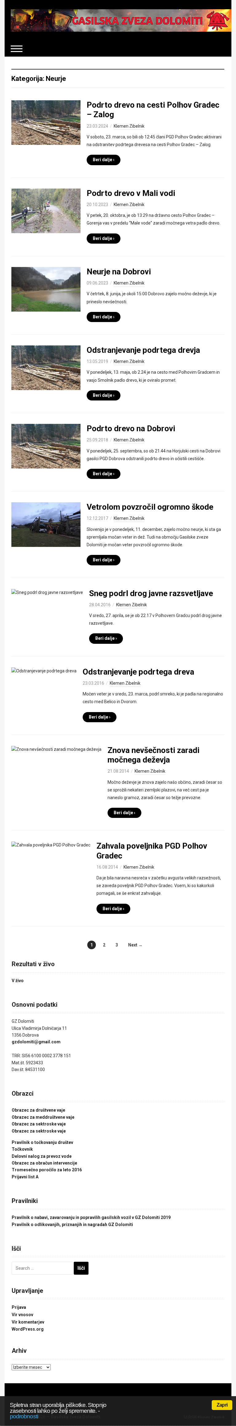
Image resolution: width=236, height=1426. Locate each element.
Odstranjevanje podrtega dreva (138, 671)
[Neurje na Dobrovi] (46, 288)
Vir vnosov (22, 1314)
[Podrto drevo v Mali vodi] (46, 210)
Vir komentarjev (28, 1322)
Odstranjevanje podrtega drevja (143, 350)
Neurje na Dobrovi (119, 271)
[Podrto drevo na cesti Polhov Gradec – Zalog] (46, 122)
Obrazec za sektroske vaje (39, 1123)
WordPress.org (28, 1329)
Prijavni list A (25, 1176)
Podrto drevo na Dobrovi (131, 428)
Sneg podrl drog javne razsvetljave (151, 593)
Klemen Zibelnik (129, 126)
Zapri (222, 1405)
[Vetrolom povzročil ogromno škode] (46, 524)
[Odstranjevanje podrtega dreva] (44, 670)
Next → (135, 944)
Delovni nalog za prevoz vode (42, 1156)
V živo (18, 980)
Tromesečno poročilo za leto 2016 (47, 1169)
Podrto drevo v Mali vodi (131, 193)
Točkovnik (22, 1149)
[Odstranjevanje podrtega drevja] (46, 367)
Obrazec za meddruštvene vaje (43, 1117)
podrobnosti (24, 1416)
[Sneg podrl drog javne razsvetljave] (47, 592)
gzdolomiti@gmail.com (36, 1041)
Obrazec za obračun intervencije (44, 1163)
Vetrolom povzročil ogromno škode (150, 507)
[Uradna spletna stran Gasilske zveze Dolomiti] (121, 20)
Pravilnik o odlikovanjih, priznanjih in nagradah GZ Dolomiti (72, 1224)
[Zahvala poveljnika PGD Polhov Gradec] (50, 844)
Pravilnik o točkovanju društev (42, 1142)
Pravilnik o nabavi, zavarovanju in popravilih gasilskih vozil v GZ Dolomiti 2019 (91, 1217)
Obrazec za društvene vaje (38, 1110)
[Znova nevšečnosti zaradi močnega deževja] (56, 749)
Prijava (19, 1307)
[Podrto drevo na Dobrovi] (46, 445)
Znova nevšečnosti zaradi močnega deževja (153, 755)
